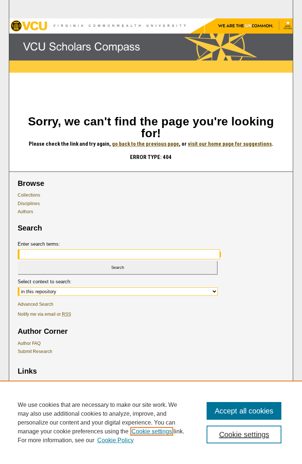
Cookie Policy (115, 440)
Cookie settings (151, 431)
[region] (151, 422)
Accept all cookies (244, 411)
